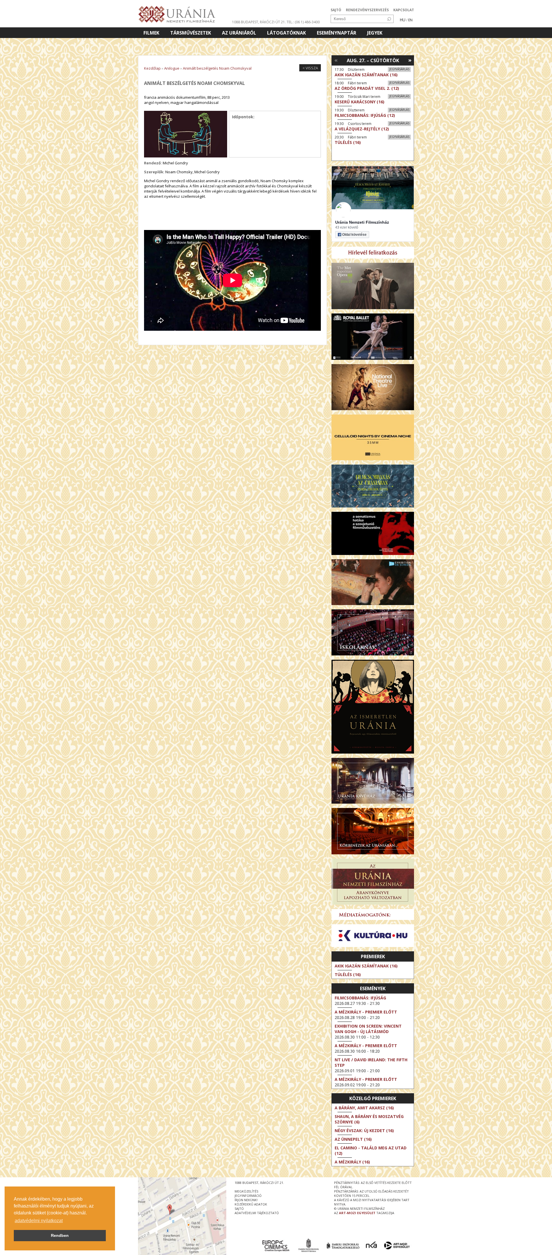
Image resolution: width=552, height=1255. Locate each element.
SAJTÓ (336, 9)
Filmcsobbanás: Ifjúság (360, 998)
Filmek (151, 33)
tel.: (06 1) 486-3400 (303, 22)
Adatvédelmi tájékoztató (257, 1213)
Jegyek (374, 33)
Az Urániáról (239, 33)
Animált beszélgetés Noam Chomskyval (217, 68)
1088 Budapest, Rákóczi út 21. (259, 22)
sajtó (239, 1208)
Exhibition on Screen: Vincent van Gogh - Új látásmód (368, 1028)
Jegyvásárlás (399, 69)
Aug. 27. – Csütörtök (373, 60)
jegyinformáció (248, 1195)
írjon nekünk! (246, 1200)
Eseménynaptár (336, 33)
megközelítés (246, 1191)
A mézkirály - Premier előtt (366, 1012)
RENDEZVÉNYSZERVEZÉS (367, 9)
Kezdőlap (152, 68)
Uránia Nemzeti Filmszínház (362, 222)
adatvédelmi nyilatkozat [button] (39, 1220)
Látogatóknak (286, 33)
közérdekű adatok (251, 1204)
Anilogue (171, 68)
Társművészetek (190, 33)
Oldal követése (354, 235)
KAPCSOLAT (403, 9)
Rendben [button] (60, 1235)
